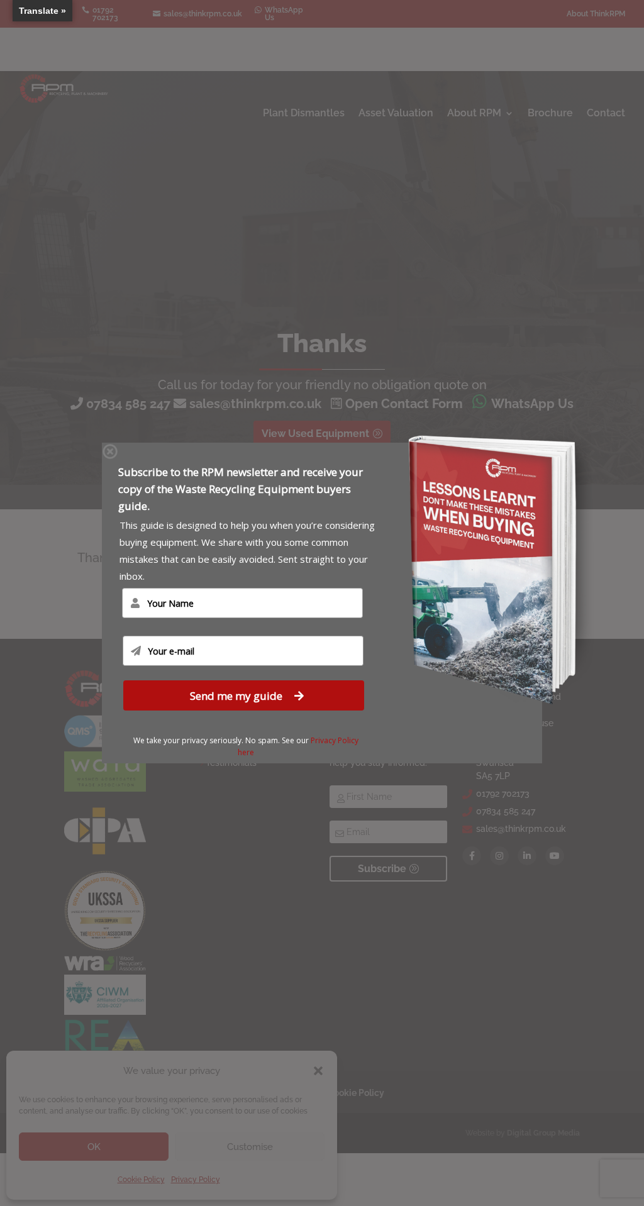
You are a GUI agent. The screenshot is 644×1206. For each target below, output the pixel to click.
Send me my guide (237, 696)
